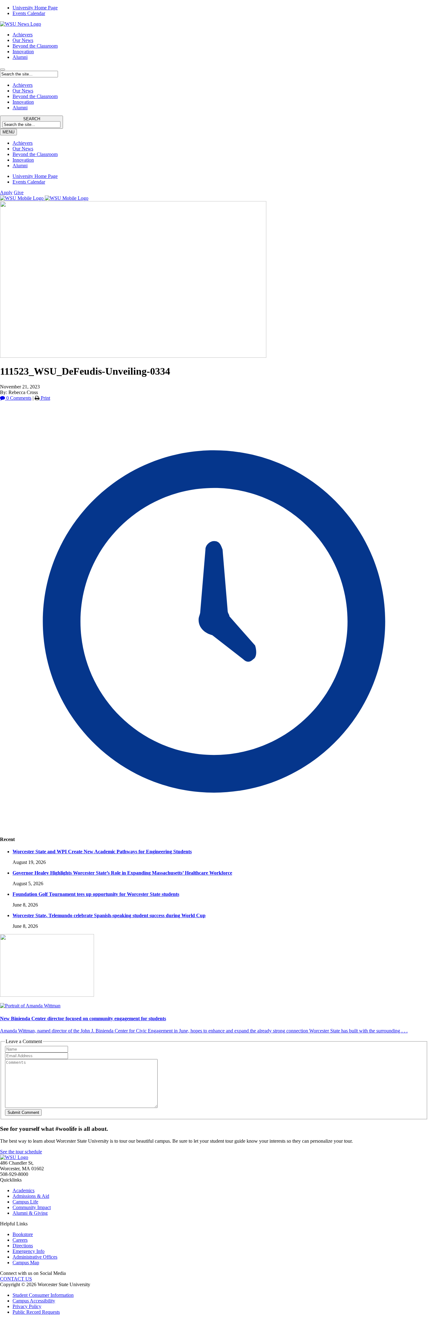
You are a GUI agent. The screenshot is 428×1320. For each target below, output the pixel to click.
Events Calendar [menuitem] (29, 13)
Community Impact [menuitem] (32, 1207)
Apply (6, 192)
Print (44, 398)
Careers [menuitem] (20, 1240)
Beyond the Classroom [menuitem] (35, 154)
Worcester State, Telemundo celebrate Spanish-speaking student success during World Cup (109, 915)
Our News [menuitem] (23, 148)
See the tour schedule (21, 1151)
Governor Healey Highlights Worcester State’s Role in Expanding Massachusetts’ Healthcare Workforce (122, 873)
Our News (23, 40)
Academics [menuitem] (23, 1190)
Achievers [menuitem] (23, 143)
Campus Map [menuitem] (26, 1262)
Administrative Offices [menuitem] (35, 1257)
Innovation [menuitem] (23, 160)
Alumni (20, 57)
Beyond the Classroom (35, 46)
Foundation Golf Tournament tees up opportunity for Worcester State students (96, 894)
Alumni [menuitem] (20, 165)
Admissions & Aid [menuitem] (31, 1196)
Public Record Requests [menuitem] (36, 1312)
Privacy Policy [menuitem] (27, 1306)
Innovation (23, 51)
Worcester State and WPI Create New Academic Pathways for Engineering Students (102, 851)
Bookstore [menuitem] (23, 1234)
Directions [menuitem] (23, 1245)
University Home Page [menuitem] (35, 7)
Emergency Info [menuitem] (28, 1251)
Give (18, 192)
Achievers (23, 34)
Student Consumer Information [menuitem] (43, 1295)
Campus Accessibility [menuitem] (34, 1300)
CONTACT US (16, 1278)
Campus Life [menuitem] (25, 1201)
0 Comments (18, 398)
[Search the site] (2, 69)
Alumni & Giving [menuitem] (30, 1213)
